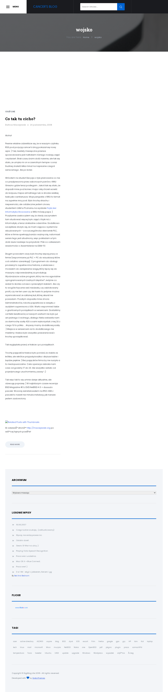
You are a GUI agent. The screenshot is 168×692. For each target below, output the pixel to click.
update (65, 653)
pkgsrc (109, 647)
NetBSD (67, 647)
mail (29, 647)
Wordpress (98, 653)
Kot (142, 641)
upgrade (75, 653)
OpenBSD (92, 647)
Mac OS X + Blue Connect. (28, 561)
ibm (136, 641)
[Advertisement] (84, 76)
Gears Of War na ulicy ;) (27, 545)
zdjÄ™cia (121, 653)
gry (124, 641)
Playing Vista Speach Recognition (32, 551)
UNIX (57, 653)
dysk (71, 641)
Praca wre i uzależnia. (26, 556)
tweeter (38, 653)
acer (15, 641)
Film (93, 641)
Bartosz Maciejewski (15, 124)
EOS (78, 641)
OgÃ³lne (10, 111)
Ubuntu (48, 653)
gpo (117, 641)
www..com (21, 608)
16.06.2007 (21, 524)
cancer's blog (45, 6)
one (83, 647)
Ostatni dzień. (22, 540)
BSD (64, 641)
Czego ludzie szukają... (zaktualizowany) (35, 530)
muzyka (57, 647)
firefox (101, 641)
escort (85, 641)
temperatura (18, 653)
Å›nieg (131, 653)
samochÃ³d (137, 647)
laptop (150, 641)
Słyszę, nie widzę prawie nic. (29, 535)
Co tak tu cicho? (20, 118)
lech (15, 647)
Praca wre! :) (21, 566)
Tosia (29, 653)
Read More (15, 444)
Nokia (76, 647)
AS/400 (40, 641)
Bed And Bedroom (21, 575)
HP (130, 641)
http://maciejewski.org (38, 427)
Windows (86, 653)
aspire (49, 641)
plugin (118, 647)
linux (22, 647)
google (110, 641)
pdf (101, 647)
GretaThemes (38, 678)
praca (126, 647)
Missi (48, 647)
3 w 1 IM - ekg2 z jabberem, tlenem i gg (34, 572)
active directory (26, 641)
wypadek (110, 653)
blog (57, 641)
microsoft (39, 647)
